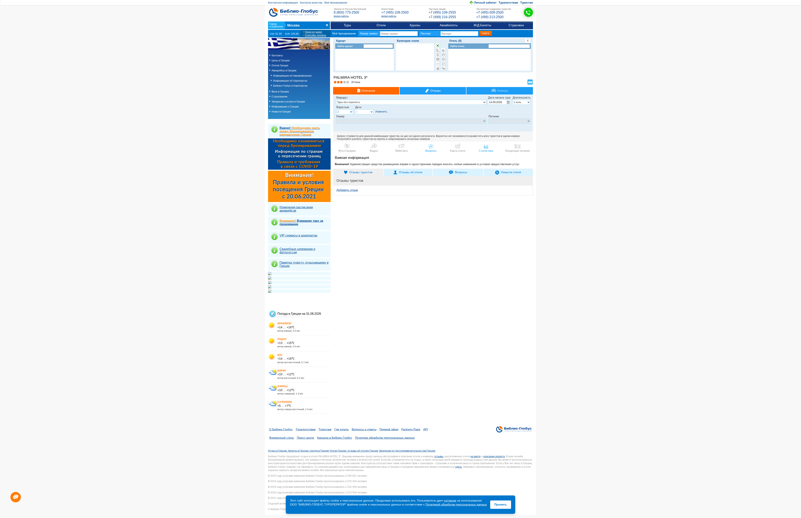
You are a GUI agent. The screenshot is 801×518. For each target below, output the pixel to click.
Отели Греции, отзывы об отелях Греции (354, 450)
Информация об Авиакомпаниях (292, 75)
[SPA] (438, 55)
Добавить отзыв (347, 190)
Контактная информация (283, 2)
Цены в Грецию (281, 60)
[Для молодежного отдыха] (443, 64)
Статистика (486, 150)
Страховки (516, 25)
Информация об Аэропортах (290, 80)
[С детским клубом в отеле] (443, 55)
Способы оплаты (315, 35)
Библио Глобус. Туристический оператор (293, 12)
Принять (500, 504)
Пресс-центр (305, 437)
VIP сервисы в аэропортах (298, 235)
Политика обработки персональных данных (385, 437)
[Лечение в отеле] (438, 59)
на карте (475, 456)
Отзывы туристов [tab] (360, 172)
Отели (381, 25)
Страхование (279, 96)
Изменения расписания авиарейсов (296, 208)
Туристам (526, 2)
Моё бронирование (335, 2)
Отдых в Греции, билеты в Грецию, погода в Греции (298, 450)
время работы (341, 16)
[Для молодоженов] (443, 68)
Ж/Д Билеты (482, 25)
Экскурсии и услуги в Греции (288, 101)
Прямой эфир (388, 429)
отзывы (438, 456)
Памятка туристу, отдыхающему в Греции (304, 264)
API (425, 429)
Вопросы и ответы (364, 429)
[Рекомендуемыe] (443, 50)
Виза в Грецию (280, 91)
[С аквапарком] (438, 50)
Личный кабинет (485, 2)
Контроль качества (311, 2)
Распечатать (530, 82)
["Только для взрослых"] (438, 64)
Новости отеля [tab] (511, 172)
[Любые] (438, 45)
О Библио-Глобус (281, 429)
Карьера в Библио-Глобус (334, 437)
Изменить (381, 111)
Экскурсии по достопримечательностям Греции (407, 450)
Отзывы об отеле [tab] (410, 172)
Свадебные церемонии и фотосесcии (297, 250)
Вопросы (430, 150)
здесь (458, 466)
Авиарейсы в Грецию (284, 70)
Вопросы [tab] (461, 172)
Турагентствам (508, 2)
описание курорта (494, 456)
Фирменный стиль (281, 437)
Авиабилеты (449, 25)
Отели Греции (280, 65)
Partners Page (410, 429)
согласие (450, 500)
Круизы (415, 25)
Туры (347, 25)
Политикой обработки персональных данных (456, 504)
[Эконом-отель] (438, 68)
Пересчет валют (313, 32)
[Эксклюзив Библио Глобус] (443, 59)
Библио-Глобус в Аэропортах (290, 85)
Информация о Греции (285, 106)
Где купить (341, 429)
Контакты (277, 55)
